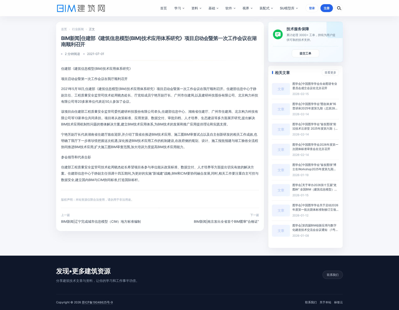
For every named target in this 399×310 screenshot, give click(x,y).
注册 (327, 8)
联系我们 (333, 274)
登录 (312, 8)
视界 (246, 8)
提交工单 (305, 53)
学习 (177, 8)
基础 (211, 8)
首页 (163, 8)
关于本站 (325, 302)
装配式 (265, 8)
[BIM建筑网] (81, 8)
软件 (228, 8)
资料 (194, 8)
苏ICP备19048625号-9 (97, 302)
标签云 (338, 302)
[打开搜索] (339, 8)
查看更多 (330, 72)
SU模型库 (287, 8)
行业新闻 (78, 29)
